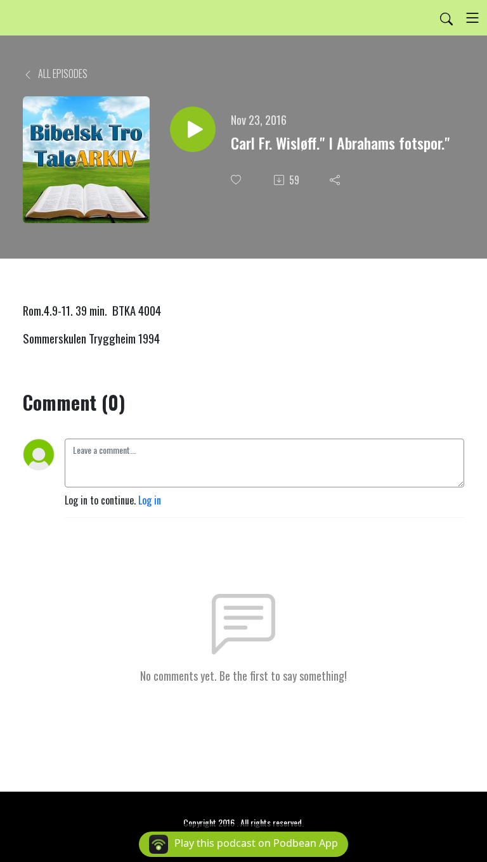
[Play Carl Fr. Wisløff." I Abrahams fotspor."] (193, 129)
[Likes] (237, 179)
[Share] (336, 180)
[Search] (446, 17)
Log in (149, 500)
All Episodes (62, 73)
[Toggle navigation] (472, 18)
